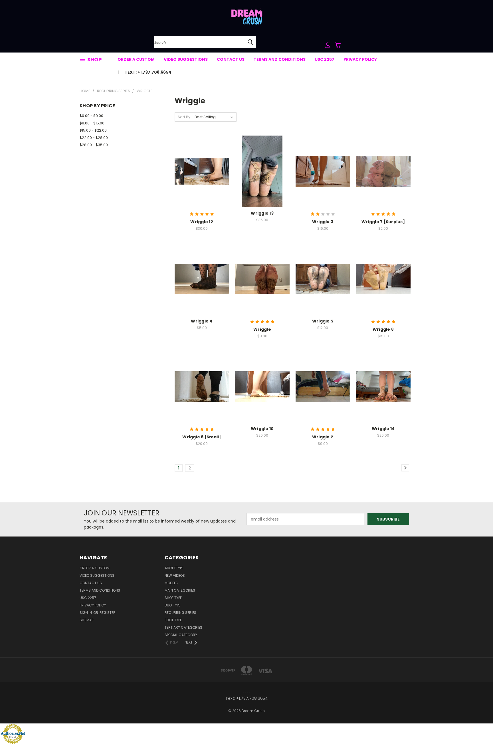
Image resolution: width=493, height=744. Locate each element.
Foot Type (173, 620)
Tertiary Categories (183, 627)
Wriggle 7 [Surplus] (383, 222)
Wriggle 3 (322, 222)
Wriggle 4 (201, 321)
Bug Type (172, 605)
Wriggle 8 (383, 329)
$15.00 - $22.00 (93, 130)
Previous (478, 726)
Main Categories (180, 590)
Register (108, 612)
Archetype (174, 568)
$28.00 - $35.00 (94, 145)
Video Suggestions (186, 59)
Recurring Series (180, 612)
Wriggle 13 (262, 213)
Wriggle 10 (262, 429)
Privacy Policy (360, 59)
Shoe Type (173, 597)
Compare (199, 170)
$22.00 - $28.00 (94, 137)
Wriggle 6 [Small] (201, 437)
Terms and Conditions (280, 59)
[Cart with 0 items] (338, 45)
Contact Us (231, 59)
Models (171, 582)
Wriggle (262, 329)
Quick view (202, 159)
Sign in (86, 612)
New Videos (175, 575)
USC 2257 (324, 59)
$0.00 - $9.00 (91, 115)
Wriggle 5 (322, 321)
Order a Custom (136, 59)
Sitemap (86, 620)
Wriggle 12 (201, 222)
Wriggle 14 (383, 429)
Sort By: (184, 117)
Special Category (181, 634)
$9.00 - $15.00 (92, 123)
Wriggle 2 (322, 437)
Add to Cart (202, 181)
